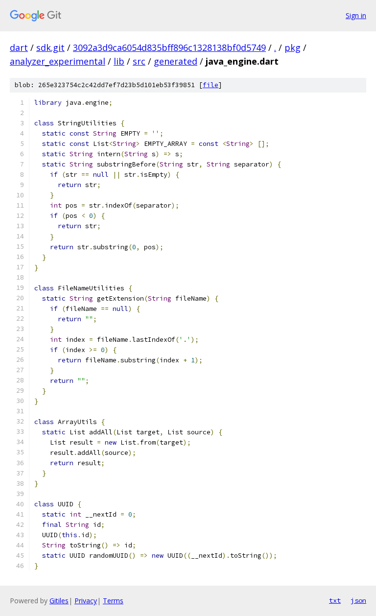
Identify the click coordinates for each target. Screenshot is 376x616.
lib (119, 61)
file (210, 85)
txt (335, 600)
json (358, 600)
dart (19, 47)
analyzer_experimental (57, 61)
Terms (113, 600)
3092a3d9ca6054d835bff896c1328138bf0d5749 (169, 47)
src (139, 61)
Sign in (356, 15)
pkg (292, 47)
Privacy (85, 600)
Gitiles (59, 600)
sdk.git (50, 47)
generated (175, 61)
